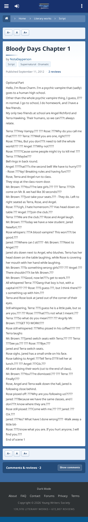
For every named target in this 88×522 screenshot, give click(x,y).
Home (22, 18)
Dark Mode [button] (44, 489)
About (13, 496)
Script (62, 18)
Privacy (63, 496)
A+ (25, 32)
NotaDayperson (20, 59)
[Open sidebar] (82, 6)
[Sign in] (17, 6)
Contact (35, 496)
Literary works (42, 18)
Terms (75, 496)
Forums (49, 496)
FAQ (23, 496)
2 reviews (55, 72)
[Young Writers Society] (44, 6)
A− (8, 32)
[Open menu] (6, 6)
